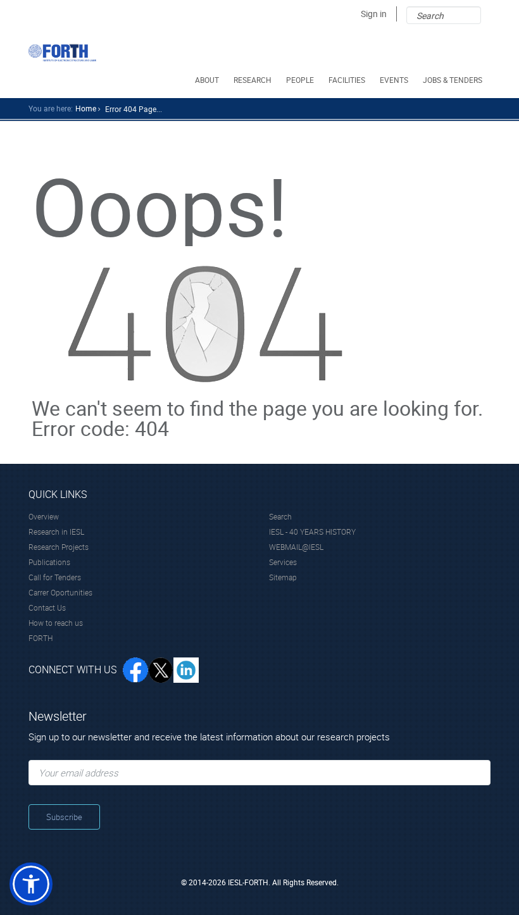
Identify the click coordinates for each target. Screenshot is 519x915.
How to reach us (55, 623)
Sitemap (283, 577)
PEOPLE (300, 80)
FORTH (40, 638)
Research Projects (58, 547)
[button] (31, 884)
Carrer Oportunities (60, 592)
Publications (49, 562)
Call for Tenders (54, 577)
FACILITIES (346, 80)
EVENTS (394, 80)
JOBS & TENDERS (452, 80)
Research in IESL (56, 531)
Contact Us (47, 607)
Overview (43, 516)
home (85, 108)
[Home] (62, 52)
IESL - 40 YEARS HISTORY (312, 531)
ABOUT (207, 80)
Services (283, 562)
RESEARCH (253, 80)
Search (280, 516)
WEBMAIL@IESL (296, 547)
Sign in (374, 14)
